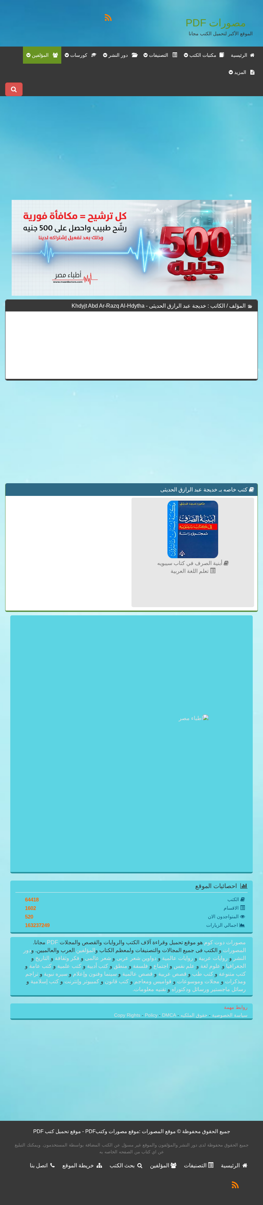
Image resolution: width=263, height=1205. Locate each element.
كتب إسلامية (44, 981)
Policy (152, 1015)
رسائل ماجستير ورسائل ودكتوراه (208, 989)
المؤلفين (85, 950)
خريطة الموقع (79, 1165)
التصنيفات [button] (160, 55)
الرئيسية (240, 55)
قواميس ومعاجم (153, 981)
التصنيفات (196, 1165)
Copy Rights (128, 1015)
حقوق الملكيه (193, 1015)
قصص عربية (172, 974)
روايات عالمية (178, 958)
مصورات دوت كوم (224, 942)
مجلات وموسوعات (198, 981)
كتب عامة (40, 966)
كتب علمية (69, 966)
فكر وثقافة (67, 958)
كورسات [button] (80, 55)
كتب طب (203, 974)
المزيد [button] (241, 72)
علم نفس (184, 966)
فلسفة (140, 966)
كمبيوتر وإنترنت (82, 981)
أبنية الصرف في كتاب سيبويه (190, 563)
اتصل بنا (40, 1165)
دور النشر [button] (119, 55)
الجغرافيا (235, 966)
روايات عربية (213, 958)
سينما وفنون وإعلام (95, 974)
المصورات (234, 950)
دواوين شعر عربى (136, 958)
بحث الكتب (123, 1165)
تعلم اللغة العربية (190, 571)
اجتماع (161, 966)
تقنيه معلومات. (150, 989)
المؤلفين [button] (41, 55)
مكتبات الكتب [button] (203, 55)
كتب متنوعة (231, 974)
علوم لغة (210, 966)
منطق (120, 966)
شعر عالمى (98, 958)
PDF (52, 942)
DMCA (169, 1015)
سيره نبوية (55, 974)
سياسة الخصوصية (229, 1015)
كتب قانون (116, 981)
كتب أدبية (98, 966)
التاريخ (42, 958)
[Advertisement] (131, 152)
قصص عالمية (137, 974)
